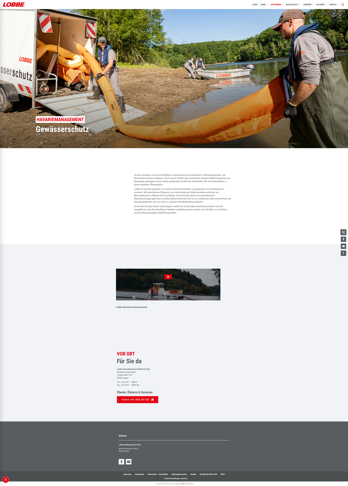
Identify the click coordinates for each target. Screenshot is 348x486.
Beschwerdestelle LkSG (208, 474)
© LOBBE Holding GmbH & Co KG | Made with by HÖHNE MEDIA (175, 484)
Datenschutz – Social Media (158, 474)
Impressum (127, 474)
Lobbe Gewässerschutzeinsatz (131, 307)
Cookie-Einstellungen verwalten (176, 478)
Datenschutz (139, 474)
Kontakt (193, 474)
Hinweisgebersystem (179, 474)
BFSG (223, 474)
